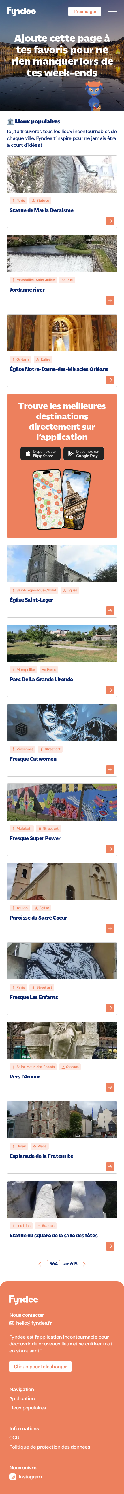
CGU (14, 1437)
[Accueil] (21, 11)
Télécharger (84, 11)
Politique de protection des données (49, 1447)
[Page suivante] (84, 1263)
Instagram (30, 1477)
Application (22, 1398)
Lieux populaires (27, 1408)
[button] (40, 453)
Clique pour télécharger (40, 1366)
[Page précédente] (39, 1263)
